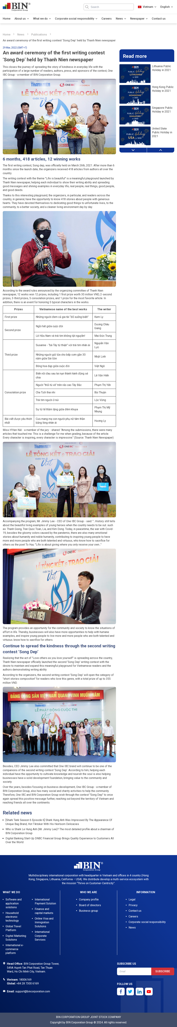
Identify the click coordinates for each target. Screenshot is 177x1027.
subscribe (162, 971)
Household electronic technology (12, 916)
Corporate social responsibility (147, 922)
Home (6, 18)
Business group (88, 910)
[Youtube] (149, 991)
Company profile (89, 899)
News (20, 34)
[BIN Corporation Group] (16, 7)
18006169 (25, 979)
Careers (106, 18)
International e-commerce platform (15, 949)
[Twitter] (130, 991)
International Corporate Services (42, 935)
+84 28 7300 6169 (27, 983)
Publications (39, 34)
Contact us (159, 18)
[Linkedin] (139, 991)
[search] (87, 7)
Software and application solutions (14, 903)
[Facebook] (121, 991)
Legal (132, 899)
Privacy (133, 905)
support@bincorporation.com (32, 991)
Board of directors (90, 905)
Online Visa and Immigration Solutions (44, 922)
